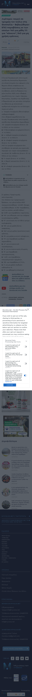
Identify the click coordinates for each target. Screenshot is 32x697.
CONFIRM (10, 385)
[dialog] (16, 348)
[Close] (28, 310)
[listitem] (16, 341)
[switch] (25, 346)
